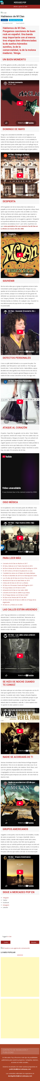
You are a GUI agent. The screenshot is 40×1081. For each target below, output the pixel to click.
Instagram (6, 905)
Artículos (4, 20)
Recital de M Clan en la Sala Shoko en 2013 (16, 580)
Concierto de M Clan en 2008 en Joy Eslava (16, 593)
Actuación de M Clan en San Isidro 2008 (15, 590)
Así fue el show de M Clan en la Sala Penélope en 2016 (20, 568)
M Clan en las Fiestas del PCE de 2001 (15, 597)
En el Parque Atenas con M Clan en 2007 (15, 595)
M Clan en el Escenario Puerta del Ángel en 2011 (18, 585)
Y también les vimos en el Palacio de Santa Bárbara (19, 573)
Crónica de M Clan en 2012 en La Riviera (15, 583)
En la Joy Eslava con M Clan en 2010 (14, 588)
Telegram (6, 898)
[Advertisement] (20, 977)
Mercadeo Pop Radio (16, 20)
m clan (9, 936)
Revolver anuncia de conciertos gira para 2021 (35, 942)
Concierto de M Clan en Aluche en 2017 (15, 563)
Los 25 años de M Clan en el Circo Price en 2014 (18, 578)
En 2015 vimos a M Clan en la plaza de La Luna (17, 571)
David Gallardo (20, 23)
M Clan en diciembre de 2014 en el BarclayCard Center (20, 575)
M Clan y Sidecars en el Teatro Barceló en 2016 (18, 566)
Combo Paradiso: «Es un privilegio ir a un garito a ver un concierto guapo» (7, 942)
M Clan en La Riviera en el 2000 (12, 605)
